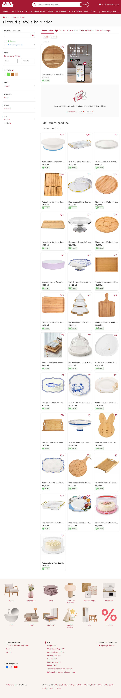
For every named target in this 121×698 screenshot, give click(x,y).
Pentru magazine (54, 662)
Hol (89, 625)
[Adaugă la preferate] (116, 134)
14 (90, 134)
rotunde (7, 86)
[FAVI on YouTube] (15, 667)
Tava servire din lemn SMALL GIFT (56, 74)
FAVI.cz (58, 685)
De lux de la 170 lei (12, 56)
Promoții (109, 625)
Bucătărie (77, 11)
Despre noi (51, 645)
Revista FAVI (52, 659)
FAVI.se (101, 685)
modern (7, 120)
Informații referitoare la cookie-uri (61, 672)
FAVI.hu (79, 685)
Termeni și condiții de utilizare (59, 669)
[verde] (8, 74)
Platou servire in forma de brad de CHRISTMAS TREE (90, 322)
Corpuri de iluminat (44, 11)
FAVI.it (94, 685)
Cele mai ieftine (87, 31)
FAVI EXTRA (51, 665)
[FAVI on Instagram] (11, 667)
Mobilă (6, 11)
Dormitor (50, 625)
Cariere (9, 652)
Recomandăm (47, 31)
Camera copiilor (70, 626)
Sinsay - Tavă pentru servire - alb (55, 362)
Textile (28, 11)
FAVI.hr (87, 685)
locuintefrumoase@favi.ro (18, 645)
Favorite (62, 31)
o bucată (7, 108)
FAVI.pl (72, 685)
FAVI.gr (52, 688)
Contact (9, 649)
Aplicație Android (108, 645)
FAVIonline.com (12, 685)
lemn (6, 97)
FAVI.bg (44, 688)
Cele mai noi (72, 31)
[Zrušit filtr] (10, 123)
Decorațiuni (17, 11)
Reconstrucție (63, 11)
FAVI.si (58, 688)
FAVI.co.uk (109, 685)
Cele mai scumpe (102, 31)
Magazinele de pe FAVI (56, 649)
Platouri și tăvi (19, 17)
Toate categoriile (108, 12)
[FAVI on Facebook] (7, 667)
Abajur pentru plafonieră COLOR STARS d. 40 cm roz (63, 282)
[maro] (12, 74)
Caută (84, 4)
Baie (86, 11)
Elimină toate (71, 112)
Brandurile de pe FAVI (56, 652)
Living (93, 11)
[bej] (16, 74)
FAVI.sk (65, 685)
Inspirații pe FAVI (54, 655)
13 (63, 175)
